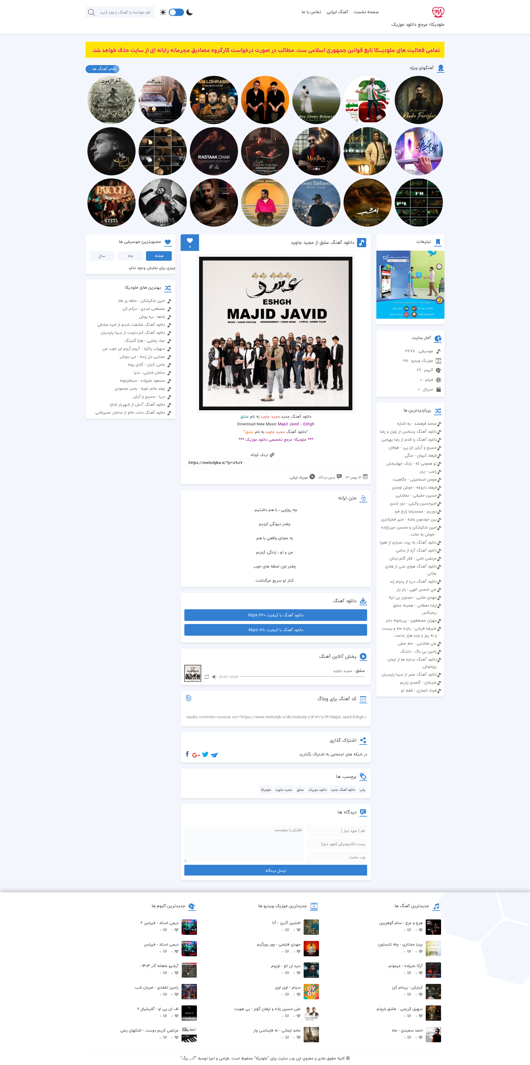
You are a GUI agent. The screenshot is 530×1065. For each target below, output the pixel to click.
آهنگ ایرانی (337, 12)
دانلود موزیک (317, 790)
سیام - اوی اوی (288, 991)
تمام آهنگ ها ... (102, 68)
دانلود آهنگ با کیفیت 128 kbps (276, 629)
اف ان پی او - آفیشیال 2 (158, 1012)
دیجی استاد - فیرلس (161, 948)
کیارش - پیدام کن (407, 991)
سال (101, 255)
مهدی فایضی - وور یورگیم (279, 948)
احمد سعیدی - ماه (407, 1034)
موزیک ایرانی (299, 477)
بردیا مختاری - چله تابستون (400, 948)
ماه (130, 255)
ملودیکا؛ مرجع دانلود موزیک (417, 24)
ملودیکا (266, 790)
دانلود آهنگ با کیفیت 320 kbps (275, 615)
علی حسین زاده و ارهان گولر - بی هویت (267, 1012)
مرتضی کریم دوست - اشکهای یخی (149, 1034)
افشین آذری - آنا (286, 926)
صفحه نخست (366, 12)
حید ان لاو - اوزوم (286, 969)
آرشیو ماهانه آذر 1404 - (159, 969)
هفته (159, 255)
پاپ (362, 790)
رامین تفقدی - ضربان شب (157, 991)
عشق (300, 790)
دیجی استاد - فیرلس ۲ (159, 926)
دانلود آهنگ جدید (343, 790)
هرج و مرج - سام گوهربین (401, 926)
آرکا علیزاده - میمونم (406, 969)
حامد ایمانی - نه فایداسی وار (277, 1034)
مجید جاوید (270, 416)
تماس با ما (311, 12)
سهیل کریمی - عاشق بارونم (400, 1012)
